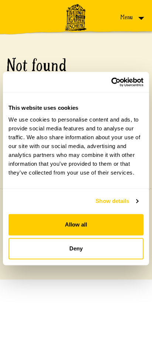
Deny (76, 248)
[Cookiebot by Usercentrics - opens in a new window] (111, 82)
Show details (112, 201)
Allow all (76, 224)
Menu (127, 17)
